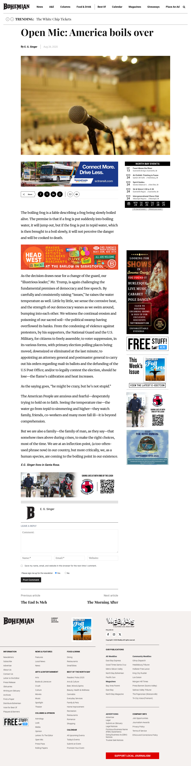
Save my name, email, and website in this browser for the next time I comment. (61, 565)
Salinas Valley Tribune (142, 690)
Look (37, 723)
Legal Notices (111, 726)
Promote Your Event (75, 748)
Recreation (71, 711)
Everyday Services (74, 698)
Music (37, 698)
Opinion (38, 731)
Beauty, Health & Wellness (78, 690)
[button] (184, 7)
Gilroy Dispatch (139, 660)
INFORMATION (9, 652)
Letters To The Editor (44, 735)
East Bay (110, 690)
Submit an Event (74, 744)
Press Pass (40, 744)
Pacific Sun (110, 677)
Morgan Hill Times (140, 681)
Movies (38, 694)
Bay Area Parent (113, 686)
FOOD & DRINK (73, 652)
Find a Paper (8, 699)
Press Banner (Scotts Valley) (145, 686)
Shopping (71, 723)
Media (38, 727)
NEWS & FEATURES (43, 652)
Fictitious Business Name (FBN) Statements (117, 730)
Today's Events (73, 739)
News (37, 665)
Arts (37, 677)
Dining (69, 657)
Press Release (9, 682)
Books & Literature (43, 682)
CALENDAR (72, 730)
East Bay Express (113, 660)
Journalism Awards (141, 722)
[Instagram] (114, 634)
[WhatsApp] (60, 194)
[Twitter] (47, 194)
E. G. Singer (30, 46)
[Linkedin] (53, 194)
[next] (12, 19)
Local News (40, 661)
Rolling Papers (41, 748)
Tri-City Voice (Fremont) (143, 698)
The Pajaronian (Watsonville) (145, 694)
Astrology (39, 719)
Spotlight (39, 702)
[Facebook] (40, 194)
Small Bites (71, 665)
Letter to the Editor (11, 678)
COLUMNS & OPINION (45, 713)
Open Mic (39, 739)
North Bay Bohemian (115, 673)
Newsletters (8, 657)
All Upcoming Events (76, 735)
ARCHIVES (54, 620)
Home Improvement (75, 707)
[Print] (76, 194)
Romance (71, 719)
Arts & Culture (73, 682)
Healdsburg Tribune (141, 665)
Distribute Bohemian (12, 703)
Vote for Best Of (10, 707)
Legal (108, 720)
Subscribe (7, 661)
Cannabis (71, 694)
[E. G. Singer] (30, 513)
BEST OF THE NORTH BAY (78, 672)
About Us (7, 670)
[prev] (7, 19)
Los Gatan (137, 677)
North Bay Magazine (115, 694)
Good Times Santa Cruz (116, 665)
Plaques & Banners (11, 712)
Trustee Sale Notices (114, 740)
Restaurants (72, 661)
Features (39, 657)
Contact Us (8, 674)
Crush (37, 686)
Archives (7, 695)
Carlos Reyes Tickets (51, 19)
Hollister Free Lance (141, 669)
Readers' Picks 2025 (75, 677)
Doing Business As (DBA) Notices (116, 736)
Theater (38, 707)
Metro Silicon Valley (114, 669)
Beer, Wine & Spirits (75, 686)
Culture (38, 690)
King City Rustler (140, 673)
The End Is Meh (34, 602)
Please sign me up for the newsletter (37, 573)
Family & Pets (73, 702)
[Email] (69, 194)
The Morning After (102, 602)
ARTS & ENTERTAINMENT (46, 672)
